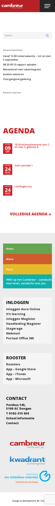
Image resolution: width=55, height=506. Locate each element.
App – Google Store (21, 369)
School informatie (20, 418)
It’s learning (15, 314)
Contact (12, 423)
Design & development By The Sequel (32, 500)
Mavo (9, 259)
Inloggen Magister (20, 319)
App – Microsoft (18, 379)
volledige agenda (28, 214)
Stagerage (14, 328)
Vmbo (10, 248)
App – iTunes (16, 374)
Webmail (13, 333)
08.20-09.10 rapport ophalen (19, 64)
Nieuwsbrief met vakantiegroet (22, 69)
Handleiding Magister (23, 324)
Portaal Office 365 (20, 338)
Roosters (13, 364)
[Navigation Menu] (47, 6)
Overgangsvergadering (17, 79)
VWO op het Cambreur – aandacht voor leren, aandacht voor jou (29, 281)
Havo (9, 269)
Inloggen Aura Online (23, 309)
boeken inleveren (13, 74)
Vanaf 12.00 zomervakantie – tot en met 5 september (27, 57)
